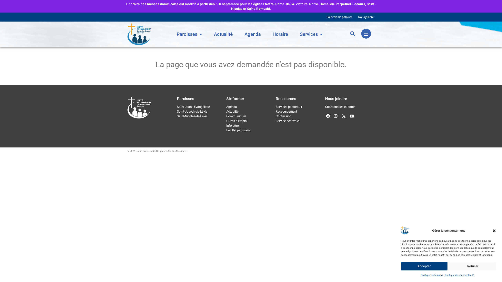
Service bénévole (287, 121)
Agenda (253, 34)
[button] (494, 231)
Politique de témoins (432, 275)
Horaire (280, 34)
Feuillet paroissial (238, 130)
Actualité (223, 34)
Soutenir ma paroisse (339, 17)
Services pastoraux (289, 107)
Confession (283, 116)
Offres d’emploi (236, 121)
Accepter (424, 266)
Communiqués (236, 116)
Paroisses (187, 34)
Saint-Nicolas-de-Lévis (192, 116)
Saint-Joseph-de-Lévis (192, 111)
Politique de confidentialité (459, 275)
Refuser (472, 266)
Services (309, 34)
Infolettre (232, 125)
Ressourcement (286, 111)
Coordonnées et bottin (340, 107)
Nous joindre (366, 17)
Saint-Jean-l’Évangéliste (193, 107)
